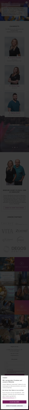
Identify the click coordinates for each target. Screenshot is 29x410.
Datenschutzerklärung (8, 397)
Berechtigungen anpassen (14, 406)
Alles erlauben (14, 402)
